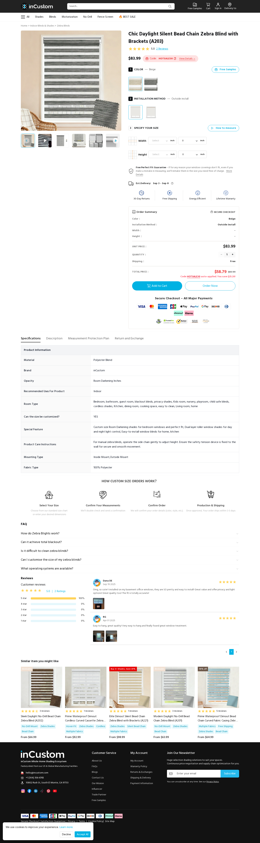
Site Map (110, 821)
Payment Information (141, 783)
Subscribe (230, 773)
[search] (169, 6)
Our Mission (98, 783)
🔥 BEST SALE (127, 17)
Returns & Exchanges (141, 772)
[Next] (236, 652)
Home (24, 26)
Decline (66, 834)
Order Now (210, 286)
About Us (97, 761)
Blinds (52, 17)
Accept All (82, 834)
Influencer (97, 789)
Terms (82, 821)
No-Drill (87, 17)
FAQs (94, 766)
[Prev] (226, 652)
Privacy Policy (212, 782)
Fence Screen (105, 17)
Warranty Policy (138, 766)
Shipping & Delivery (140, 778)
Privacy (71, 821)
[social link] (23, 791)
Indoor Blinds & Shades (42, 26)
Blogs (95, 772)
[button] (187, 59)
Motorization (70, 17)
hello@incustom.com (37, 773)
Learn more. (66, 827)
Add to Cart (159, 286)
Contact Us (98, 778)
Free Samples (99, 800)
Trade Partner (99, 795)
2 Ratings (60, 591)
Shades (39, 17)
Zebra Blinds (63, 26)
